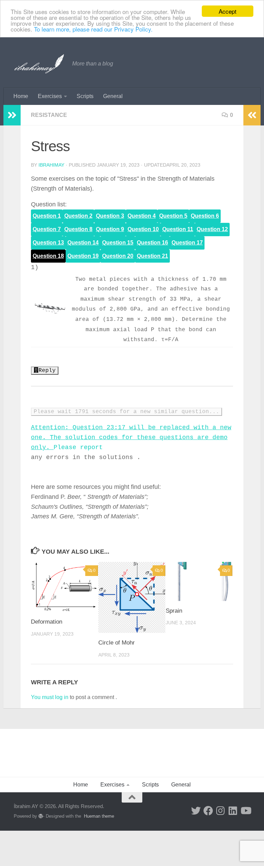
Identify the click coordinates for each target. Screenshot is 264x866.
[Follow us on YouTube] (245, 811)
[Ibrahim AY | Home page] (39, 63)
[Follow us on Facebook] (208, 811)
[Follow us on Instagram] (221, 811)
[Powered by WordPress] (40, 816)
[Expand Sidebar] (12, 115)
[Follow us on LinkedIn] (233, 811)
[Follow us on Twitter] (196, 811)
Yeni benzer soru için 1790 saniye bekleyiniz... (114, 412)
